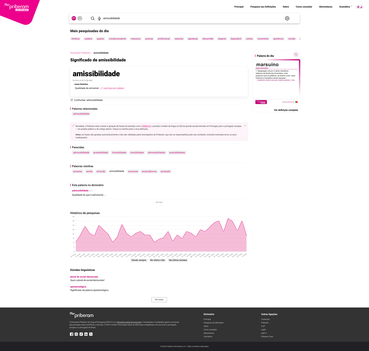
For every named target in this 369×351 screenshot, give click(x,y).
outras (249, 38)
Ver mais (159, 202)
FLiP (263, 326)
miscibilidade (137, 152)
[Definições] (287, 18)
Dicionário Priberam (80, 52)
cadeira (88, 38)
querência (278, 38)
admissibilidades (156, 152)
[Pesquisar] (93, 18)
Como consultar (304, 6)
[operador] (236, 38)
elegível (222, 38)
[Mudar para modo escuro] (359, 7)
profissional (164, 38)
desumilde (208, 38)
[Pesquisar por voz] (99, 18)
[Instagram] (76, 335)
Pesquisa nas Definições (263, 6)
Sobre (286, 6)
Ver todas (159, 300)
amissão (101, 171)
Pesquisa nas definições (213, 323)
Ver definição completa (286, 110)
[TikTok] (81, 335)
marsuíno (136, 38)
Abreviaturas (325, 6)
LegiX (263, 330)
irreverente (263, 38)
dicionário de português (129, 322)
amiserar (77, 171)
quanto (100, 38)
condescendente (117, 38)
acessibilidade (100, 152)
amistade (165, 171)
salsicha (179, 38)
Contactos (265, 319)
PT (74, 18)
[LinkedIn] (86, 335)
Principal (239, 6)
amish (89, 171)
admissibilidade (81, 113)
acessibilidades (177, 152)
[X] (91, 335)
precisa (149, 38)
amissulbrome (149, 171)
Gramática (345, 6)
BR (80, 18)
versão (291, 38)
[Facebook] (71, 335)
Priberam (265, 323)
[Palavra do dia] (296, 54)
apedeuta (193, 38)
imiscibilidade (119, 152)
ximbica (75, 38)
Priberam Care (267, 337)
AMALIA (146, 126)
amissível (133, 171)
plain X (264, 333)
